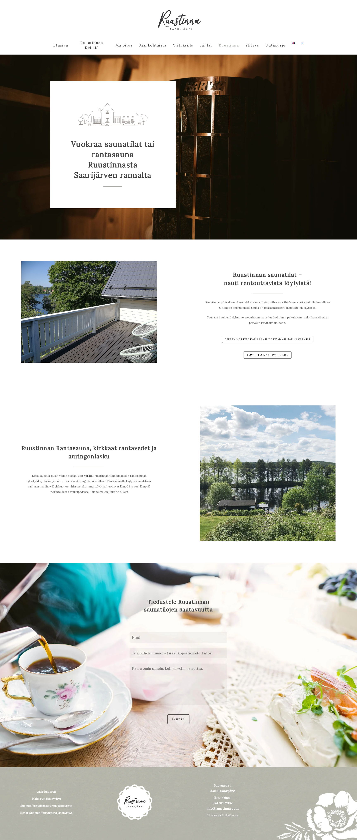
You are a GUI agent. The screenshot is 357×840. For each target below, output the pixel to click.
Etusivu (60, 45)
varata (88, 476)
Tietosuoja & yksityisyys (222, 815)
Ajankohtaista (153, 45)
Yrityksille (183, 45)
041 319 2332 (223, 803)
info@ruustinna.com (223, 808)
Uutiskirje (275, 45)
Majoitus (124, 45)
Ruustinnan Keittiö (91, 45)
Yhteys (252, 45)
